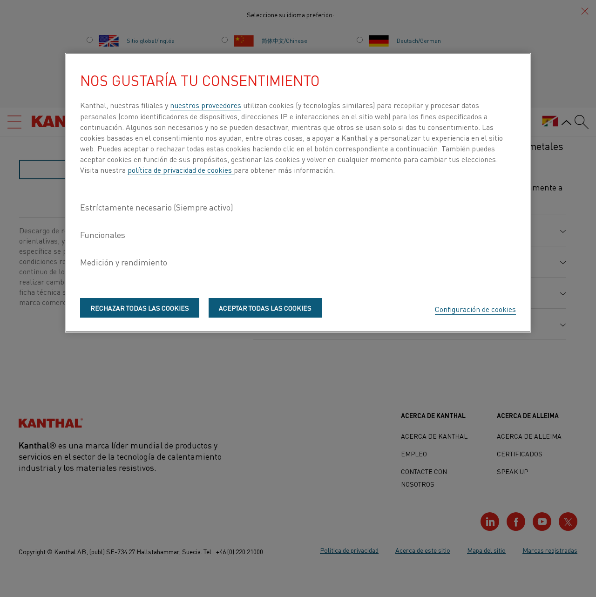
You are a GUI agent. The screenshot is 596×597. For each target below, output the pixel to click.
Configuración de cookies (475, 309)
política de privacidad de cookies (181, 169)
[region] (298, 192)
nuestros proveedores (205, 105)
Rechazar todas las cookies (139, 307)
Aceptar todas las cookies (265, 307)
